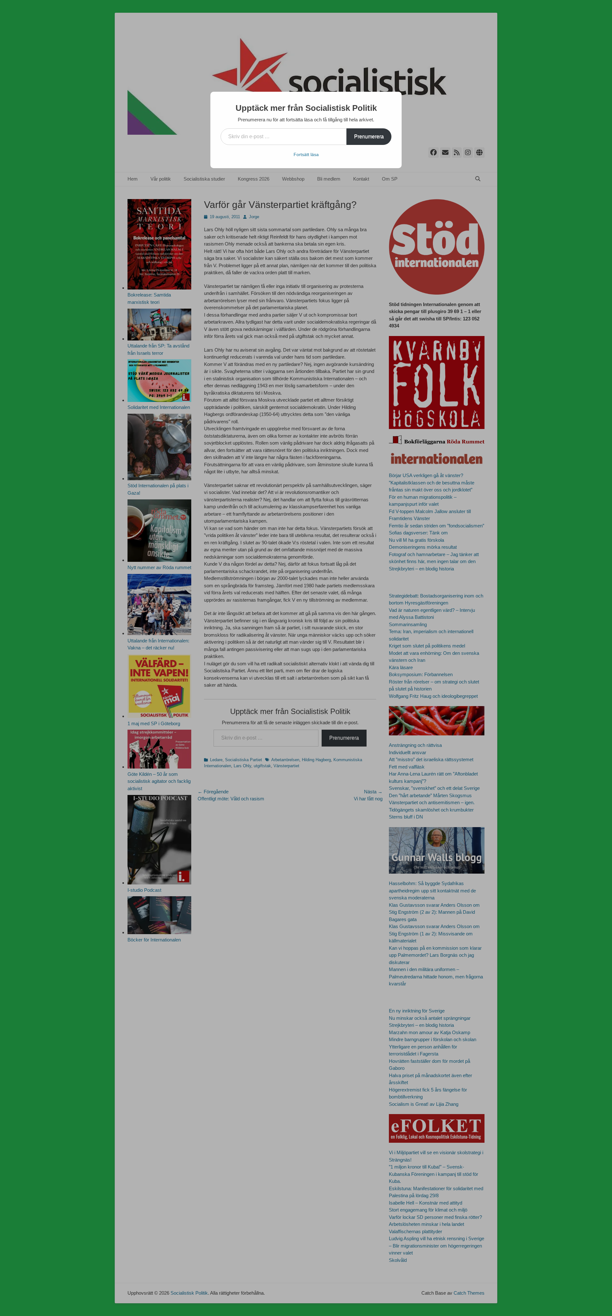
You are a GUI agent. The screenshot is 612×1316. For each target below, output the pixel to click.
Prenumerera (369, 136)
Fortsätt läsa (306, 154)
